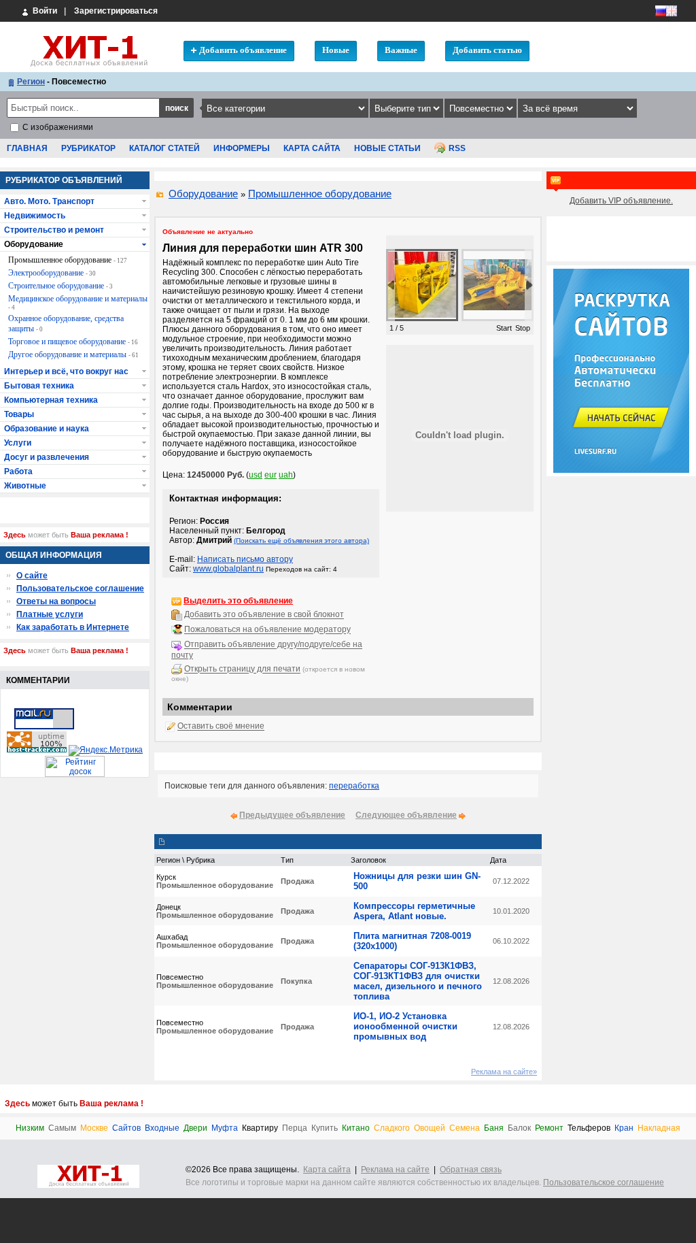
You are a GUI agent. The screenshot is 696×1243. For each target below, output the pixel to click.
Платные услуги (49, 614)
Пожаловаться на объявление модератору (267, 630)
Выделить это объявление (238, 601)
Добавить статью (487, 50)
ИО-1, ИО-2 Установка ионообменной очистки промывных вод (405, 1026)
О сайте (32, 575)
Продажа (297, 881)
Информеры (241, 148)
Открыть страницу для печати (242, 669)
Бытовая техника (39, 386)
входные (162, 1128)
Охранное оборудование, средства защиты (66, 323)
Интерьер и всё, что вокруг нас (66, 371)
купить (324, 1128)
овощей (429, 1128)
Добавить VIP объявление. (621, 200)
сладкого (392, 1128)
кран (623, 1128)
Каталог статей (164, 148)
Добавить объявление (243, 50)
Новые (335, 50)
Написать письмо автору (245, 559)
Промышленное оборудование (320, 193)
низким (30, 1128)
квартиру (260, 1128)
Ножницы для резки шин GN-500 (417, 881)
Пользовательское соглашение (80, 588)
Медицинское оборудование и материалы (77, 302)
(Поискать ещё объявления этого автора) (301, 540)
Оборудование (203, 193)
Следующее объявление (406, 815)
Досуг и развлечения (46, 457)
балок (519, 1128)
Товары (19, 414)
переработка (354, 786)
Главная (27, 148)
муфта (224, 1128)
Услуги (17, 443)
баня (494, 1128)
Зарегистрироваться (116, 11)
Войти (44, 11)
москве (94, 1128)
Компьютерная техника (51, 400)
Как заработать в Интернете (72, 627)
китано (356, 1128)
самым (62, 1128)
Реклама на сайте (395, 1169)
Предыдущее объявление (292, 815)
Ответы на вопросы (56, 601)
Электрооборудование (52, 273)
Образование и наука (46, 428)
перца (294, 1128)
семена (464, 1128)
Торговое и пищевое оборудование (73, 341)
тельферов (589, 1128)
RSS (457, 148)
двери (195, 1128)
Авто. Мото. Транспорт (49, 201)
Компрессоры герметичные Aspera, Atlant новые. (414, 911)
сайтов (126, 1128)
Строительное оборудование (60, 286)
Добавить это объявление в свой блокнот (264, 615)
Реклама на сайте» (504, 1071)
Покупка (296, 981)
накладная (659, 1128)
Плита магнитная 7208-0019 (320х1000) (412, 941)
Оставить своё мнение (220, 726)
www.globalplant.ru (228, 569)
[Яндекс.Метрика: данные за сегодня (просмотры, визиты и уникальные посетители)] (106, 750)
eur (270, 475)
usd (255, 475)
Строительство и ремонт (54, 230)
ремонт (549, 1128)
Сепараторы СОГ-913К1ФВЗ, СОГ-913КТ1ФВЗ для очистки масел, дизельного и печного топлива (417, 981)
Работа (18, 471)
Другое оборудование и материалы (73, 354)
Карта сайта (312, 148)
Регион (31, 81)
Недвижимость (34, 215)
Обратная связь (471, 1169)
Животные (25, 486)
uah (286, 475)
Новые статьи (387, 148)
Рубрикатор (88, 148)
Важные (401, 50)
